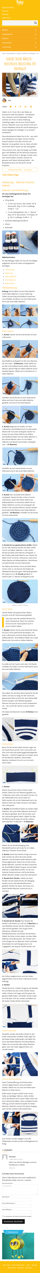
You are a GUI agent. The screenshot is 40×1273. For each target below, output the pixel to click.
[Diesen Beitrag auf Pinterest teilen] (10, 107)
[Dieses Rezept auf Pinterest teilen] (20, 106)
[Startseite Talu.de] (20, 3)
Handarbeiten (7, 34)
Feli (9, 100)
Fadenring (8, 273)
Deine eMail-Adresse (8, 1203)
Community (6, 47)
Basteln (5, 30)
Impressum (6, 18)
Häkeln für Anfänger (28, 53)
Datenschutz (12, 1268)
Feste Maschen (10, 280)
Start (3, 53)
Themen (5, 11)
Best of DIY (6, 1265)
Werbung (20, 1268)
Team (28, 1265)
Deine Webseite (7, 1209)
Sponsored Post (8, 7)
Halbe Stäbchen (10, 276)
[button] (36, 30)
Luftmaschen (10, 270)
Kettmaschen (10, 283)
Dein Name (6, 1197)
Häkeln (19, 53)
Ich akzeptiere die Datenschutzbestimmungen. (18, 1216)
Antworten (12, 1168)
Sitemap (5, 14)
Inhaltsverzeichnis (20, 170)
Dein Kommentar (7, 1183)
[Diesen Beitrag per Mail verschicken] (25, 107)
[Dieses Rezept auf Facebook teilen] (15, 106)
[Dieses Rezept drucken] (31, 106)
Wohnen (5, 38)
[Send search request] (35, 23)
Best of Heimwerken (18, 1265)
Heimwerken (7, 43)
